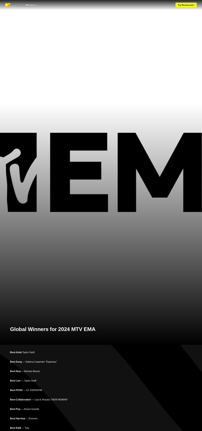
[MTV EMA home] (8, 5)
